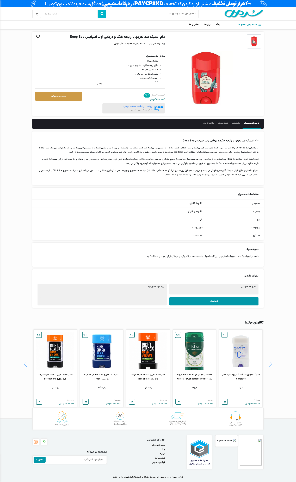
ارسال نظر (214, 301)
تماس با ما (194, 25)
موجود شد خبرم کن (58, 96)
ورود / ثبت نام (158, 445)
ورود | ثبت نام (51, 14)
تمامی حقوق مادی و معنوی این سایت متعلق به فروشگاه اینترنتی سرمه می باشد (148, 477)
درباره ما (207, 25)
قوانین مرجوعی (158, 462)
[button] (270, 364)
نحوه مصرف (223, 123)
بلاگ (218, 25)
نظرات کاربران (208, 123)
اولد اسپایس (154, 44)
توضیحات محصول (251, 123)
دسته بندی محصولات (247, 25)
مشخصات (236, 123)
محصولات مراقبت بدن (124, 44)
